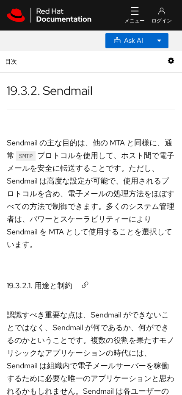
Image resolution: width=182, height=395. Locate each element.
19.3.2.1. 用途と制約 (39, 285)
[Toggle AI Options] (159, 40)
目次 (12, 61)
